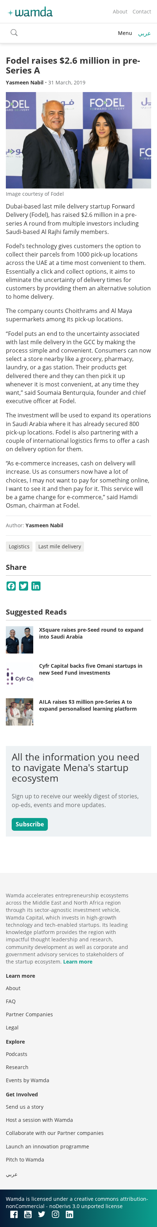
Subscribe (30, 824)
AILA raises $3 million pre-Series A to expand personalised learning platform (88, 705)
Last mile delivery (59, 546)
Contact (142, 11)
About (120, 11)
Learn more (77, 961)
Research (17, 1067)
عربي (144, 33)
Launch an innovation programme (47, 1146)
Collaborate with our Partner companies (55, 1132)
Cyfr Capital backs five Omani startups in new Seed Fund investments (90, 669)
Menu (125, 32)
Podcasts (16, 1054)
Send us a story (24, 1106)
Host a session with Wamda (39, 1119)
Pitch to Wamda (25, 1159)
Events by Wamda (27, 1080)
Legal (12, 1027)
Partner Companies (29, 1014)
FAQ (11, 1001)
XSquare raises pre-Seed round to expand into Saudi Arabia (91, 633)
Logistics (19, 546)
